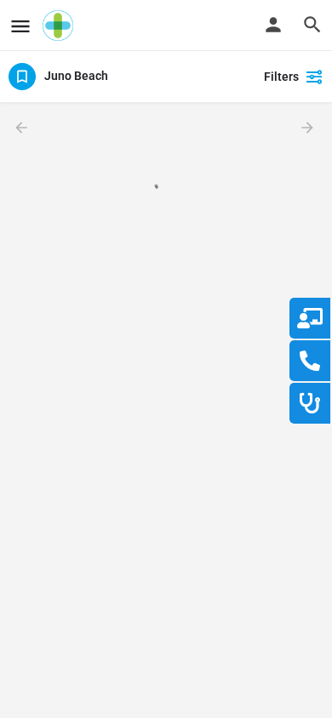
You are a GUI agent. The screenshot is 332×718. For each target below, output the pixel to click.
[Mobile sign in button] (273, 25)
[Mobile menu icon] (20, 26)
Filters (281, 76)
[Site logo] (60, 26)
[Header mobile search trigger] (312, 25)
